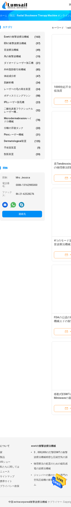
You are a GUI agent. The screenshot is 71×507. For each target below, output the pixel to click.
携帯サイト (6, 481)
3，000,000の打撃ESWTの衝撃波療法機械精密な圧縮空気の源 (51, 454)
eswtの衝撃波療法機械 (22, 36)
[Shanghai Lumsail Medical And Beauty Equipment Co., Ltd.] (15, 5)
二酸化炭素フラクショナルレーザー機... (22, 110)
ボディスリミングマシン (22, 95)
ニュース (5, 471)
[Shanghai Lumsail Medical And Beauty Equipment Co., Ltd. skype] (21, 204)
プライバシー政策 (9, 486)
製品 (2, 457)
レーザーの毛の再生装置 (22, 89)
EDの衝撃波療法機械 (22, 43)
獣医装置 (22, 154)
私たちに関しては (9, 466)
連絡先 (22, 214)
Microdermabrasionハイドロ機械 (22, 120)
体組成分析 (22, 76)
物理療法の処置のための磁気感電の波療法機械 (51, 466)
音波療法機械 (22, 49)
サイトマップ (7, 476)
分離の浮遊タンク (22, 128)
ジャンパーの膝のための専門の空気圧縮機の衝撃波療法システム (51, 480)
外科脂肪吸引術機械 (22, 69)
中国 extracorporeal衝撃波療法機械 (27, 501)
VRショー (5, 462)
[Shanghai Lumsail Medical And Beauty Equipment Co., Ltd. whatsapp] (13, 204)
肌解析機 (22, 82)
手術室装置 (22, 147)
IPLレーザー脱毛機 (22, 102)
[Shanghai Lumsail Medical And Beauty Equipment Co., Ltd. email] (5, 204)
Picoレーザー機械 (22, 134)
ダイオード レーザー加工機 (22, 62)
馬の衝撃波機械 (22, 56)
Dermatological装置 (22, 141)
